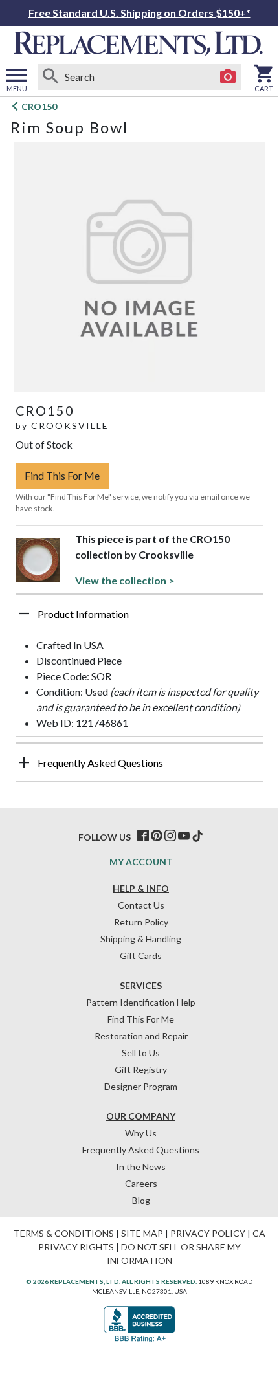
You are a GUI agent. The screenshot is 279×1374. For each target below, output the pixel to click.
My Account (141, 861)
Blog (141, 1200)
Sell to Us (141, 1052)
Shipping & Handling (140, 938)
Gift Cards (141, 955)
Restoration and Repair (141, 1035)
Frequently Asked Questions (140, 1149)
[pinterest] (156, 836)
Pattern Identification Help (140, 1002)
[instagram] (170, 836)
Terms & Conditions (64, 1233)
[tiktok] (197, 836)
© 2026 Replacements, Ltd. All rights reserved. (111, 1281)
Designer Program (140, 1086)
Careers (141, 1183)
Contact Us (141, 905)
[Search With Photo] (228, 77)
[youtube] (184, 836)
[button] (139, 618)
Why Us (141, 1132)
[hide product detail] (24, 613)
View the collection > (125, 580)
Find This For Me (62, 475)
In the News (141, 1166)
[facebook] (143, 836)
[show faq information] (24, 762)
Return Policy (141, 921)
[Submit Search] (50, 77)
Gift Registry (141, 1069)
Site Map (142, 1233)
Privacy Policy (207, 1233)
